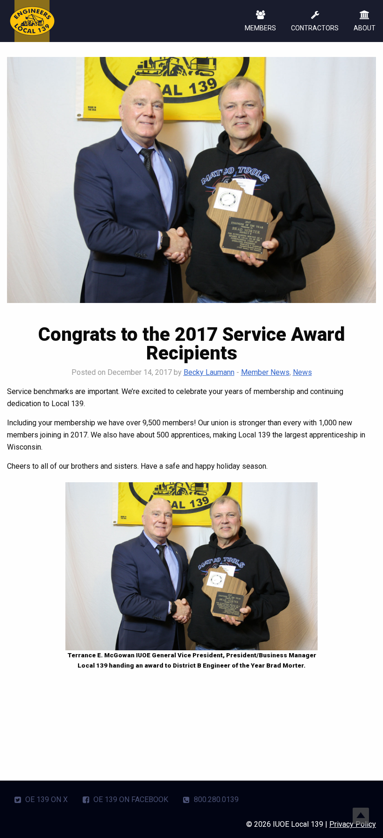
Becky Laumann (209, 372)
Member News (265, 372)
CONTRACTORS (315, 28)
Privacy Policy (352, 824)
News (302, 372)
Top (361, 816)
